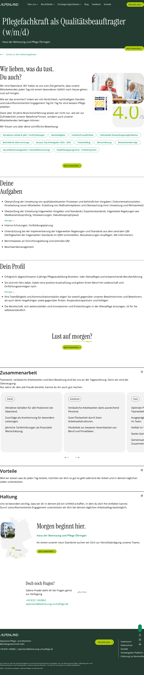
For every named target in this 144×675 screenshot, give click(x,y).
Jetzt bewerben (133, 48)
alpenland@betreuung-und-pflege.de (47, 604)
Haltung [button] (8, 496)
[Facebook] (140, 635)
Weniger (8, 220)
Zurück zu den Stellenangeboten (21, 54)
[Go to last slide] (66, 457)
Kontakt (107, 4)
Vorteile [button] (8, 471)
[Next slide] (77, 457)
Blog (86, 4)
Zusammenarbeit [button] (18, 372)
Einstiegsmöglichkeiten (68, 4)
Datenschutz (126, 645)
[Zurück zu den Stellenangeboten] (2, 54)
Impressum (126, 641)
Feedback (96, 4)
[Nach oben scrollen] (140, 628)
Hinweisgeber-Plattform (132, 652)
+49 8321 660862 (36, 600)
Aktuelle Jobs (104, 642)
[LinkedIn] (140, 644)
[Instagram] (140, 640)
